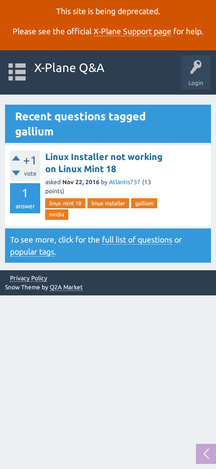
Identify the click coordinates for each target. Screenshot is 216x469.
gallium (144, 203)
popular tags (32, 251)
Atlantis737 (125, 182)
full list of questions (137, 239)
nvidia (56, 214)
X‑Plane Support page (132, 31)
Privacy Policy (28, 278)
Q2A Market (66, 287)
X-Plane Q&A (69, 67)
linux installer (108, 203)
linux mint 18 (65, 203)
